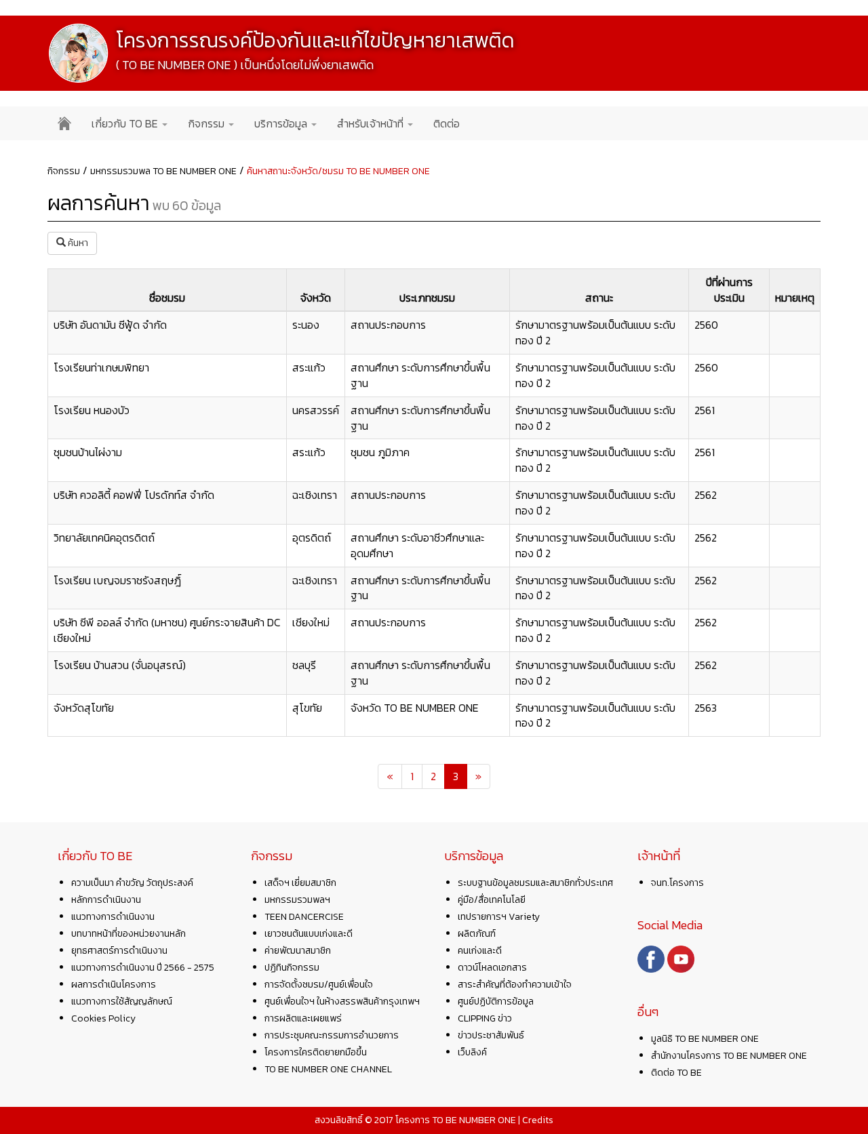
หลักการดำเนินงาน (106, 900)
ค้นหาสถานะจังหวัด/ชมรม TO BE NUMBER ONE (338, 171)
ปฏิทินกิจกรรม (291, 967)
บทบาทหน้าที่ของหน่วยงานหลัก (128, 934)
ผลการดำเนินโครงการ (113, 984)
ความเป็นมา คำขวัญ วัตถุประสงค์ (132, 883)
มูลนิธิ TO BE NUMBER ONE (705, 1039)
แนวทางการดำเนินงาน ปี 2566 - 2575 (142, 967)
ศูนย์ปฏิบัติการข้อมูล (496, 1001)
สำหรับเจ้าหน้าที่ (371, 123)
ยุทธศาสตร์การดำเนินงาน (119, 951)
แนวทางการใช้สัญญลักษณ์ (121, 1001)
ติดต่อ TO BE (676, 1073)
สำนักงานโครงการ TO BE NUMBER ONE (729, 1056)
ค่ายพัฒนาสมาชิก (297, 951)
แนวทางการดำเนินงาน (113, 917)
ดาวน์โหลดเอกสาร (492, 967)
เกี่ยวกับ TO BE (126, 123)
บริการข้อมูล (282, 123)
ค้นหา (77, 243)
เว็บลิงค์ (472, 1052)
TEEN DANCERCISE (304, 917)
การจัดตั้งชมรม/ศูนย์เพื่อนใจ (318, 984)
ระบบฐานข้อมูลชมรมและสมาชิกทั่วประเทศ (535, 883)
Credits (537, 1120)
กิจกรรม (207, 123)
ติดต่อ (446, 123)
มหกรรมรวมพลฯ (297, 900)
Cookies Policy (103, 1018)
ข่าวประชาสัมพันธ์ (491, 1035)
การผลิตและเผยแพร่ (303, 1018)
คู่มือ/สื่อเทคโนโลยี (492, 900)
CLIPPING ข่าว (485, 1018)
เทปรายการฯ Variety (499, 917)
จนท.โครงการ (677, 883)
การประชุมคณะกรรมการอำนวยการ (331, 1035)
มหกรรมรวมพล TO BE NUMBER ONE (163, 171)
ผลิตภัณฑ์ (477, 934)
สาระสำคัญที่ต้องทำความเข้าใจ (515, 984)
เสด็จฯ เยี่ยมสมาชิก (300, 883)
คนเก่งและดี (480, 951)
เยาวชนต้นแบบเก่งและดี (308, 934)
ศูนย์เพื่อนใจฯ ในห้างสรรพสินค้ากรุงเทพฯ (342, 1001)
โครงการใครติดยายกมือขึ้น (315, 1052)
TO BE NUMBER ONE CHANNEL (328, 1069)
